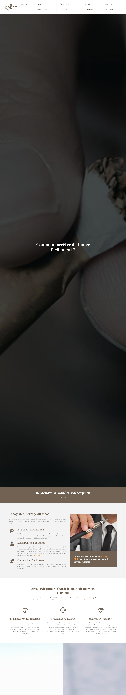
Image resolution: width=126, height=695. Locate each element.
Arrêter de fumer (23, 7)
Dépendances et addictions (65, 7)
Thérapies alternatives (88, 7)
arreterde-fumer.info (80, 600)
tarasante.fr (37, 555)
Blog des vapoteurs (109, 7)
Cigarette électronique (42, 7)
